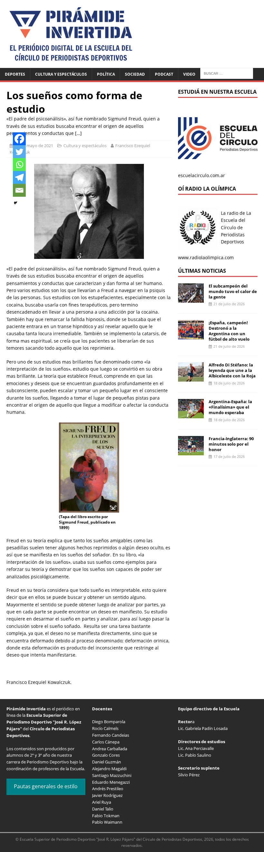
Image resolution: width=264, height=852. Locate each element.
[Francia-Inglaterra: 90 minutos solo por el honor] (191, 451)
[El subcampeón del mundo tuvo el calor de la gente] (191, 299)
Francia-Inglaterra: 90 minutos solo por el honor (231, 444)
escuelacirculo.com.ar (201, 175)
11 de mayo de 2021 (34, 145)
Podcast (164, 74)
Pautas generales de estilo (46, 786)
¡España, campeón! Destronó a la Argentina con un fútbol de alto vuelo (229, 331)
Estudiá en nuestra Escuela (217, 91)
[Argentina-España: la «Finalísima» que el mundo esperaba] (191, 415)
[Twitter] (19, 151)
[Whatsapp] (19, 164)
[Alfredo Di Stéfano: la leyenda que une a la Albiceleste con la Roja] (191, 378)
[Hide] (15, 202)
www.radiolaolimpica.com (206, 257)
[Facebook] (19, 138)
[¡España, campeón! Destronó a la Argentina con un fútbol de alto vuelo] (191, 336)
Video (189, 74)
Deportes (15, 74)
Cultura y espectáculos (61, 74)
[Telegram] (19, 177)
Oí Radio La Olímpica (207, 188)
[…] (78, 133)
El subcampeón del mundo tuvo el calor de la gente (233, 291)
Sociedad (135, 74)
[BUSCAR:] (226, 73)
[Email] (19, 190)
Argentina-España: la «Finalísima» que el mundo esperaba (230, 407)
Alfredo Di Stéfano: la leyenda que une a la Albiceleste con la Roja (232, 370)
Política (106, 74)
